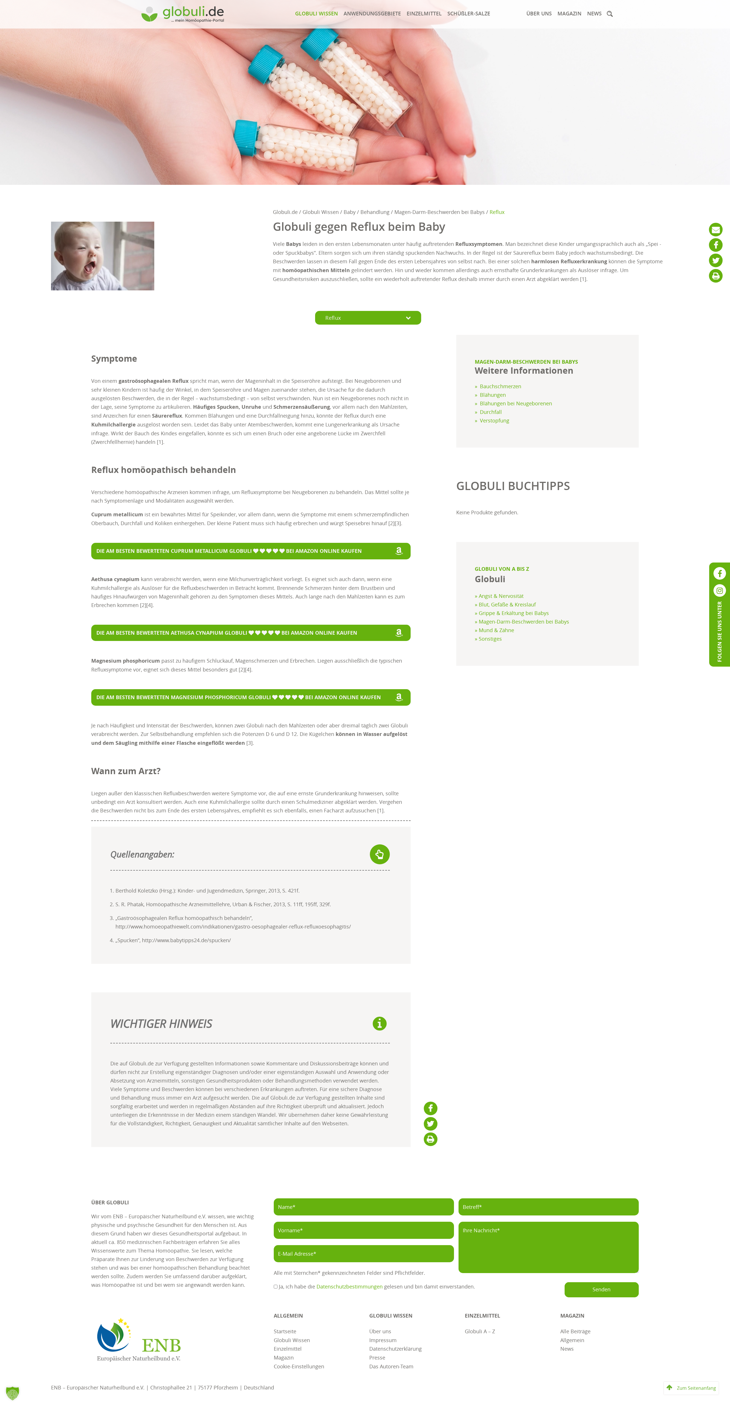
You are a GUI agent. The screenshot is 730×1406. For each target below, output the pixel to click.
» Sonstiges (488, 638)
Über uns (539, 13)
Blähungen (493, 394)
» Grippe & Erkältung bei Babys (512, 613)
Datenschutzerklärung (395, 1348)
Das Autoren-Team (391, 1366)
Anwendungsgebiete (372, 13)
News (594, 13)
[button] (610, 13)
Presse (377, 1357)
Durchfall (491, 411)
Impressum (383, 1340)
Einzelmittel (424, 13)
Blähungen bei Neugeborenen (516, 403)
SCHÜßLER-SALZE (468, 13)
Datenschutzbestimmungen (350, 1286)
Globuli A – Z (480, 1331)
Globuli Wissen (316, 13)
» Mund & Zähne (494, 630)
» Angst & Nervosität (499, 595)
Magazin (569, 13)
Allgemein (572, 1340)
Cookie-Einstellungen (299, 1366)
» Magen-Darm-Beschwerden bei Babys (522, 621)
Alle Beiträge (575, 1331)
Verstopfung (494, 420)
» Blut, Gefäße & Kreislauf (505, 604)
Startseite (285, 1331)
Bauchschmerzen (500, 386)
